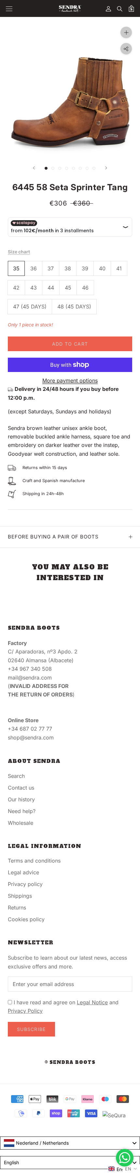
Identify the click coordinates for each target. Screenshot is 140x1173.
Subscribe (31, 1029)
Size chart (19, 251)
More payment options (70, 380)
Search (16, 776)
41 (119, 268)
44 (51, 287)
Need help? (21, 811)
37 (51, 268)
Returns (17, 907)
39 (85, 268)
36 (33, 268)
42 (16, 287)
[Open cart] (131, 8)
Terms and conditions (34, 860)
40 (102, 268)
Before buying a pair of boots (53, 537)
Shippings (20, 896)
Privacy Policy (25, 1011)
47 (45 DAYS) (30, 306)
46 (85, 287)
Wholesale (20, 823)
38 (67, 268)
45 (68, 287)
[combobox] (70, 1143)
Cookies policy (26, 919)
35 (16, 268)
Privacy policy (25, 884)
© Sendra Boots (70, 1062)
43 (33, 287)
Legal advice (23, 872)
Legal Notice (92, 1002)
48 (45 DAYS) (74, 306)
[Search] (120, 8)
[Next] (106, 167)
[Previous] (34, 167)
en (128, 1168)
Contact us (21, 787)
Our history (21, 799)
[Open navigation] (9, 8)
